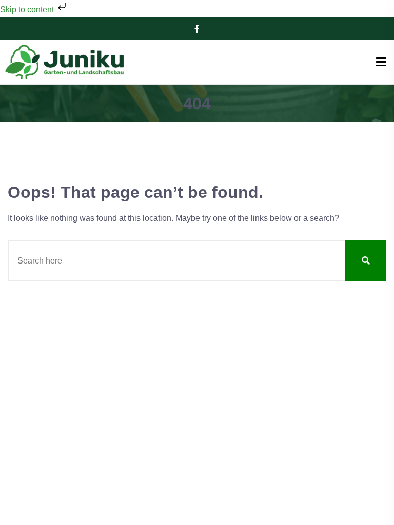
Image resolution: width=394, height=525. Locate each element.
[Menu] (381, 62)
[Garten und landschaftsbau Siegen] (64, 62)
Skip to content (28, 9)
